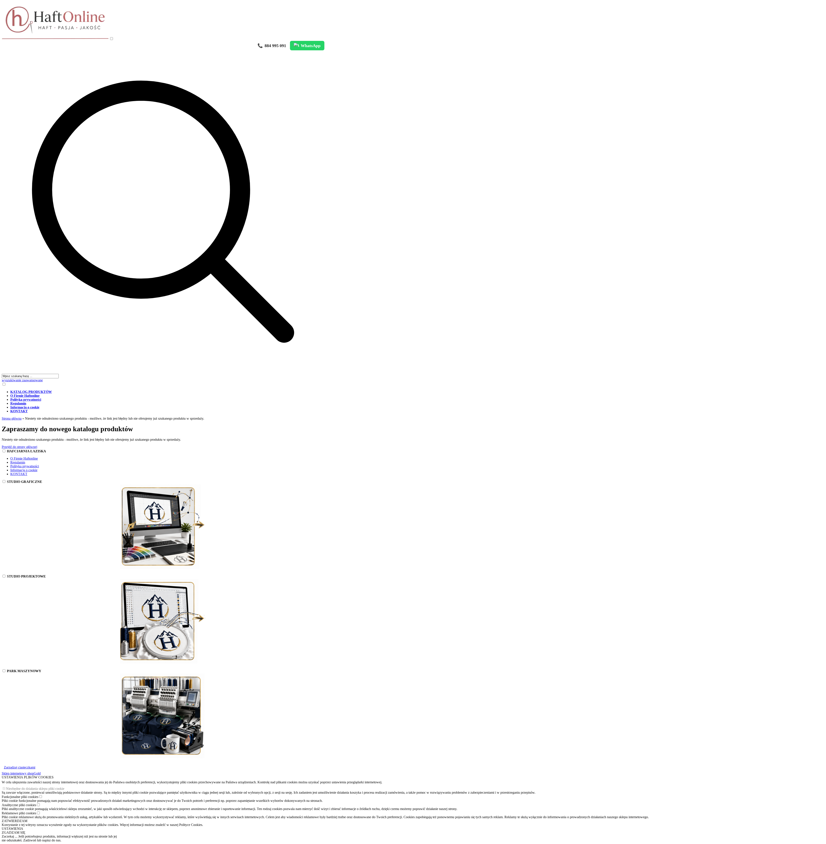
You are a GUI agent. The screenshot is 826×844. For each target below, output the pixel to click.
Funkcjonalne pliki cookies (20, 797)
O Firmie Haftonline (24, 458)
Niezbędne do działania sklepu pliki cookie (35, 788)
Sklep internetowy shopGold (21, 773)
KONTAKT (18, 474)
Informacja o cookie (23, 470)
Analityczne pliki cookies (19, 805)
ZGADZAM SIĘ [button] (13, 832)
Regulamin (17, 462)
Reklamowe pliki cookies (19, 813)
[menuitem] (167, 392)
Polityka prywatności (24, 466)
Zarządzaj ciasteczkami (19, 767)
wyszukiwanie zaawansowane (22, 380)
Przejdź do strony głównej (19, 447)
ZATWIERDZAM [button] (14, 821)
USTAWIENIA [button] (12, 828)
